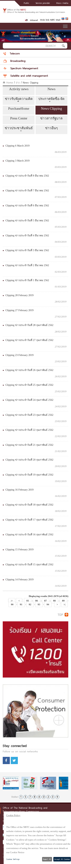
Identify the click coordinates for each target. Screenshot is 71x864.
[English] (66, 19)
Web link (44, 19)
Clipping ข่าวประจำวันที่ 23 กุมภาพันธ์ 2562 (29, 415)
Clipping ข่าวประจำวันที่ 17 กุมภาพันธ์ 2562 (29, 519)
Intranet (34, 20)
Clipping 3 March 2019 (17, 160)
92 (30, 604)
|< (12, 600)
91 (21, 604)
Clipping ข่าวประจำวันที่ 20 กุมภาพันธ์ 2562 (29, 459)
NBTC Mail (55, 19)
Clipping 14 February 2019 (19, 579)
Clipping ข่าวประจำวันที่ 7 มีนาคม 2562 (27, 190)
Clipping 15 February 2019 (19, 549)
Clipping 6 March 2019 (17, 145)
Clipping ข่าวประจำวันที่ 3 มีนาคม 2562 (27, 250)
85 (27, 600)
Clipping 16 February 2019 (19, 489)
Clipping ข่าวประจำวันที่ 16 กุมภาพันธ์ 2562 (29, 534)
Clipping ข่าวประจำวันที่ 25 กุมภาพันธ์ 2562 (29, 385)
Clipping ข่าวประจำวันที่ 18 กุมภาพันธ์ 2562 (29, 504)
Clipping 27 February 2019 (19, 310)
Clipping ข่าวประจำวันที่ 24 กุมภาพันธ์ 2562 (29, 400)
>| (64, 604)
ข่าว (18, 82)
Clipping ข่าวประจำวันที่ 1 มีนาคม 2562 (27, 280)
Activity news (18, 89)
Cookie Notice (17, 852)
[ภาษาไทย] (63, 19)
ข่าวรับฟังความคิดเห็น (19, 99)
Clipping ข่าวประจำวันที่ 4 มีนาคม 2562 (27, 235)
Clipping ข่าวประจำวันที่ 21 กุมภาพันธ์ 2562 (29, 445)
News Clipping (51, 108)
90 (12, 604)
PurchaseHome (18, 108)
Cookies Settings (12, 859)
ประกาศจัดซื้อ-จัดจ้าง (51, 99)
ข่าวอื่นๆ (51, 128)
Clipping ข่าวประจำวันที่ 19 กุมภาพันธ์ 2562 (29, 474)
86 (36, 600)
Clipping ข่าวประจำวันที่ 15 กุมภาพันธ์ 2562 (29, 564)
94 (48, 604)
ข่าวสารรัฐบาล (51, 118)
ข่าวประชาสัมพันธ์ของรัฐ (19, 128)
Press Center (18, 118)
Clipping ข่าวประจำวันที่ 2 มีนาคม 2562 (27, 265)
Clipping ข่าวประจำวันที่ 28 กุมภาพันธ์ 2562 (29, 325)
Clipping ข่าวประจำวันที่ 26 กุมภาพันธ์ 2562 (29, 370)
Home (9, 82)
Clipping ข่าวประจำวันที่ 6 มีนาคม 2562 (27, 205)
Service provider (43, 3)
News (51, 89)
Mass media (62, 3)
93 (39, 604)
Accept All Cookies (62, 859)
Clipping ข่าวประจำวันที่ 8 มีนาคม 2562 (27, 175)
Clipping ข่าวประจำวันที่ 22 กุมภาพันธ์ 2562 (29, 430)
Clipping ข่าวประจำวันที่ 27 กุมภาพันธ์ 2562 (29, 340)
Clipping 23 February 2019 (19, 355)
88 (54, 600)
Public (26, 3)
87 (45, 600)
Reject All (47, 859)
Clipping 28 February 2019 (19, 295)
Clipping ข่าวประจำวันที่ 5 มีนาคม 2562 (27, 220)
